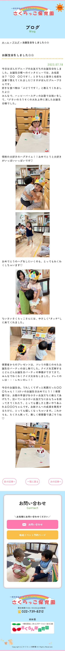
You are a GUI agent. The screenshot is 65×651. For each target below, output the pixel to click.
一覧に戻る (33, 481)
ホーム (5, 42)
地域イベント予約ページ (32, 535)
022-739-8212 (33, 611)
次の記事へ (56, 481)
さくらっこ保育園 (29, 647)
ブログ (15, 42)
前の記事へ (10, 481)
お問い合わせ (35, 524)
